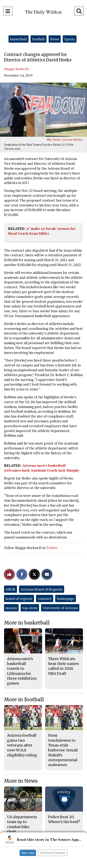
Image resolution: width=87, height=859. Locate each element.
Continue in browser (53, 852)
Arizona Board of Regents (42, 589)
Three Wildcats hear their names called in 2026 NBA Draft (63, 666)
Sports (69, 39)
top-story (29, 607)
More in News (21, 781)
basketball (18, 39)
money (11, 607)
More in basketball (27, 623)
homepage (65, 598)
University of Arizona (60, 607)
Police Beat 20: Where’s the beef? (64, 819)
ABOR (10, 589)
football (38, 39)
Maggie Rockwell (16, 69)
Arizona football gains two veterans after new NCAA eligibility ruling (22, 745)
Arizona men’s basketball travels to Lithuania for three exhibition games (22, 671)
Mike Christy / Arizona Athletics (65, 139)
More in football (24, 699)
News (54, 39)
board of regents (19, 598)
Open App (27, 852)
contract (45, 598)
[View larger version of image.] (43, 110)
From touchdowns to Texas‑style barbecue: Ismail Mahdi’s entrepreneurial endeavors (63, 750)
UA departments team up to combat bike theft (22, 824)
